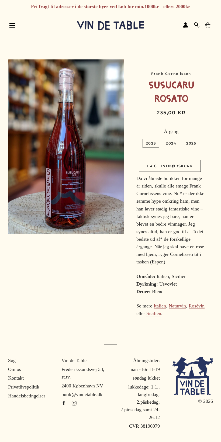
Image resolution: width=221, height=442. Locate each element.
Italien (160, 306)
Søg (12, 360)
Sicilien (153, 313)
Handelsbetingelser (26, 396)
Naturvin (177, 306)
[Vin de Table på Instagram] (74, 403)
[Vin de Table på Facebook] (64, 403)
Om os (14, 369)
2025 (191, 143)
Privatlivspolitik (23, 387)
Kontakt (16, 378)
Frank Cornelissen (171, 74)
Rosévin (197, 306)
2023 (151, 143)
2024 (171, 143)
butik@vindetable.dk (81, 394)
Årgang (171, 131)
